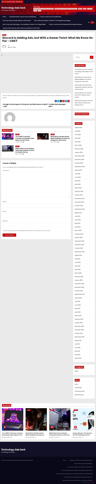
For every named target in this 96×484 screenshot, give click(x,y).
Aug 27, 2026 (18, 154)
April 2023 (77, 269)
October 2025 (79, 163)
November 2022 (79, 287)
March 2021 (78, 358)
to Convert (89, 8)
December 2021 (79, 326)
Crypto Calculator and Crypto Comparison (43, 8)
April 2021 (77, 354)
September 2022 (80, 294)
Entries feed (78, 388)
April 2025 (78, 184)
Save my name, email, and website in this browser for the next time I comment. (27, 230)
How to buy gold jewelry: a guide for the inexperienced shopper (52, 20)
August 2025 (78, 170)
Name (5, 202)
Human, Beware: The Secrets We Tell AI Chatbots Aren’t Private (83, 95)
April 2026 (78, 142)
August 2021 (78, 340)
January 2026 (79, 152)
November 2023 (79, 245)
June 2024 (78, 220)
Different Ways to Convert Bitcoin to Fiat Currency (66, 8)
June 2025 (78, 177)
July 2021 (77, 344)
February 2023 (79, 276)
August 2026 (78, 127)
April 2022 (77, 312)
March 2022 (78, 315)
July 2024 (77, 216)
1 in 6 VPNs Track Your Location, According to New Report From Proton (24, 138)
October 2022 (79, 291)
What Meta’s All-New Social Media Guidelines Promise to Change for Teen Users (60, 138)
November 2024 (79, 202)
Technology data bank (13, 7)
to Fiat (39, 10)
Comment (6, 170)
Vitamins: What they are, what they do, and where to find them (21, 28)
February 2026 (79, 149)
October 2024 (79, 205)
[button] (88, 22)
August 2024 (78, 213)
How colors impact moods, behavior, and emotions (17, 20)
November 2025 (79, 159)
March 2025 (78, 188)
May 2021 (77, 351)
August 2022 (78, 298)
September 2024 (80, 209)
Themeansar (30, 460)
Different (80, 8)
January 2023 (79, 280)
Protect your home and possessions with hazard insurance (65, 24)
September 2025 (80, 166)
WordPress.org (79, 395)
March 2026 (78, 145)
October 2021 (79, 333)
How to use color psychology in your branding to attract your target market (24, 24)
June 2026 (78, 134)
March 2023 (78, 273)
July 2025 (77, 174)
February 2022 (79, 319)
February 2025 (79, 191)
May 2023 (77, 266)
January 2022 (79, 323)
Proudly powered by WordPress (9, 460)
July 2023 (77, 259)
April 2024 (78, 227)
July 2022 (77, 301)
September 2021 (79, 337)
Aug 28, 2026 (18, 142)
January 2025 (79, 195)
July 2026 (77, 131)
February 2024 (79, 234)
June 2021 (77, 347)
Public (4, 35)
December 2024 (79, 198)
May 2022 (77, 308)
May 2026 (77, 138)
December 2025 (79, 156)
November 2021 (79, 330)
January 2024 (79, 237)
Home (4, 16)
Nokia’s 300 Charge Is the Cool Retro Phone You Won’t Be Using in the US (84, 103)
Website (5, 221)
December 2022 (79, 284)
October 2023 (79, 248)
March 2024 (78, 230)
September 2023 (80, 252)
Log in (76, 384)
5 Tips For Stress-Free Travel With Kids (50, 16)
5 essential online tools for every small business (23, 16)
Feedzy (92, 482)
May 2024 (77, 223)
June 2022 (78, 305)
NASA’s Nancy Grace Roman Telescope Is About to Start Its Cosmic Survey (24, 150)
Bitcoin (35, 10)
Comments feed (79, 391)
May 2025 (77, 181)
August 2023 (78, 255)
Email (5, 211)
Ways (84, 8)
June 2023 (78, 262)
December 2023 (79, 241)
